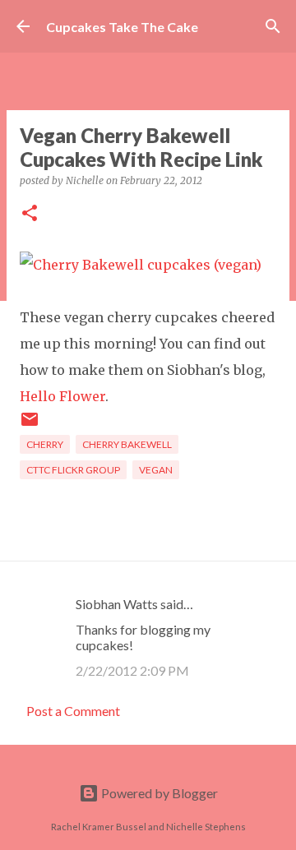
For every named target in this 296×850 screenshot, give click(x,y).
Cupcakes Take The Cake (122, 27)
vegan (156, 470)
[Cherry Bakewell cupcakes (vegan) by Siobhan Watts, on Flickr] (140, 264)
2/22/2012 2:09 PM (132, 670)
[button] (29, 214)
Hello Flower (62, 396)
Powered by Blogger (158, 793)
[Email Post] (29, 425)
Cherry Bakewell (127, 444)
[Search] (273, 26)
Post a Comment (73, 710)
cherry (44, 444)
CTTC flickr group (73, 470)
